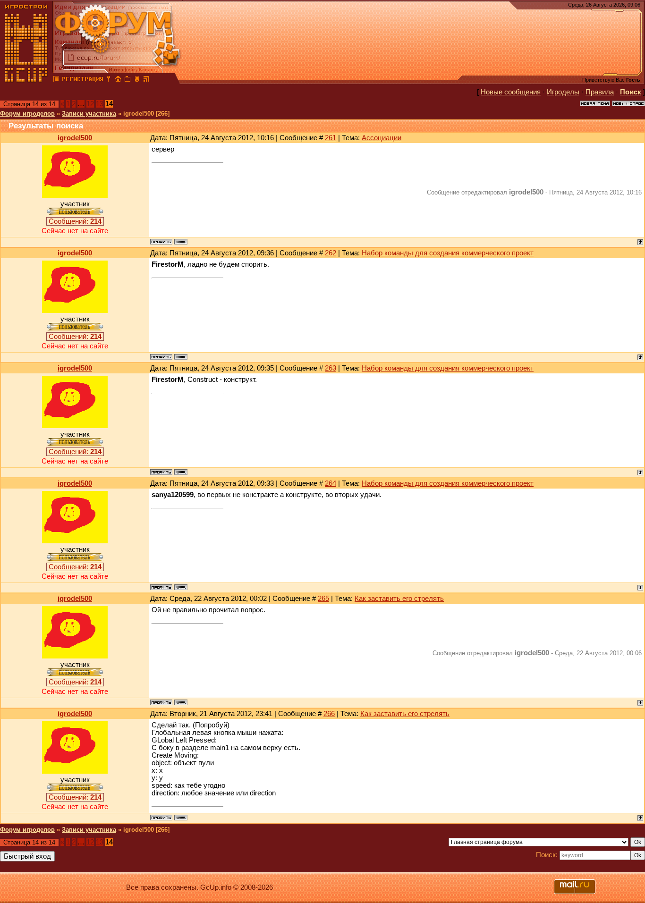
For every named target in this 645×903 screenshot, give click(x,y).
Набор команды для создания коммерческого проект (448, 253)
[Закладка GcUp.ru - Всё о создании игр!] (127, 80)
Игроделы (563, 92)
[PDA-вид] (137, 80)
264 (330, 483)
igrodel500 (75, 138)
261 (330, 138)
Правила (600, 92)
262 (330, 253)
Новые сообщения (511, 92)
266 (329, 713)
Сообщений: (75, 221)
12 (90, 104)
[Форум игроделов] (56, 80)
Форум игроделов (27, 113)
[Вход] (108, 80)
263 (330, 368)
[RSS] (146, 80)
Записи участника (89, 113)
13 (99, 104)
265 (323, 598)
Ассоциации (381, 138)
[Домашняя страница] (180, 242)
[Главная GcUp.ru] (26, 80)
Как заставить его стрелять (399, 598)
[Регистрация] (82, 80)
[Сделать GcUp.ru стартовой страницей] (118, 80)
